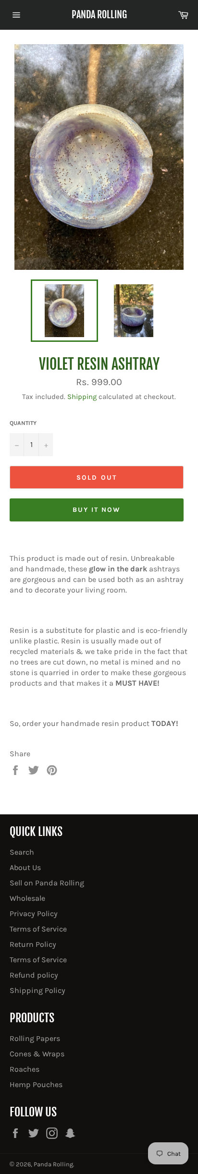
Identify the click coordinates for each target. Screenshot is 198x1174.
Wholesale (27, 898)
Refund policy (34, 975)
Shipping (82, 396)
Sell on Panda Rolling (47, 882)
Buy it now (97, 510)
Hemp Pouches (36, 1084)
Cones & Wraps (37, 1053)
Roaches (24, 1069)
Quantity (23, 423)
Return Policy (33, 944)
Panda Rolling (99, 15)
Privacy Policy (34, 913)
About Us (25, 867)
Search (22, 852)
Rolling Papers (35, 1038)
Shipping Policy (37, 990)
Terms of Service (38, 928)
